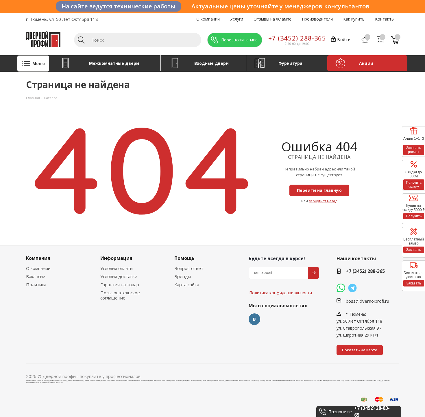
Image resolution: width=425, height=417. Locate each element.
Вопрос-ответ (188, 268)
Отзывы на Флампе (272, 19)
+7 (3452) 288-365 (297, 38)
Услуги (236, 19)
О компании (208, 19)
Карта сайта (186, 284)
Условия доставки (118, 276)
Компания (38, 258)
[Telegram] (352, 288)
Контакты (384, 19)
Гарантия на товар (119, 284)
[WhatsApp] (341, 288)
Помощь (184, 258)
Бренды (182, 276)
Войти (343, 39)
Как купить (354, 19)
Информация (116, 258)
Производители (317, 19)
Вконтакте (254, 319)
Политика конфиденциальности (277, 275)
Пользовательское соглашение (120, 295)
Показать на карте (359, 349)
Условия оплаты (116, 268)
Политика (36, 284)
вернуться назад (323, 201)
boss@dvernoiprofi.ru (367, 301)
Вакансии (35, 276)
